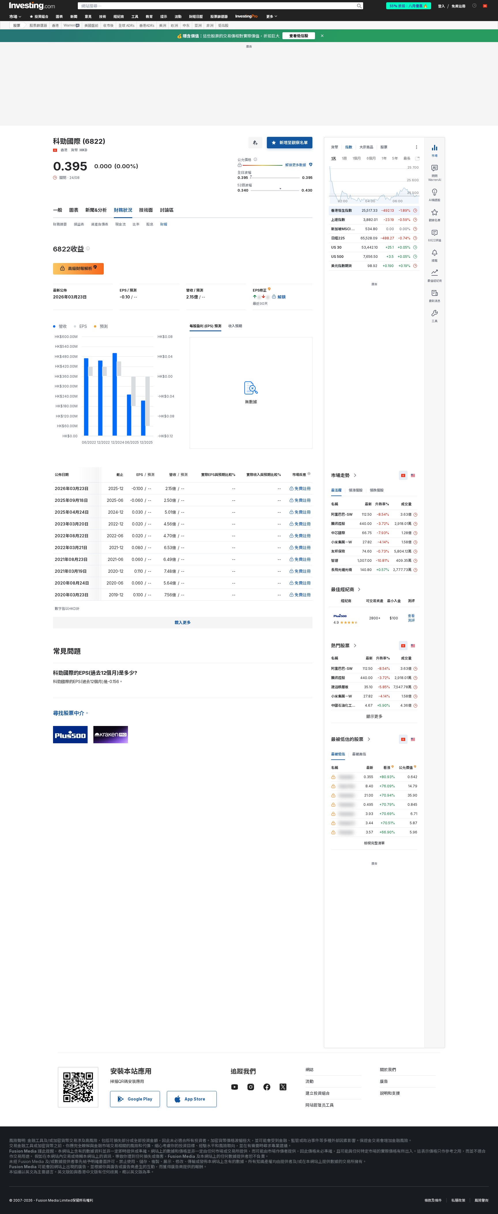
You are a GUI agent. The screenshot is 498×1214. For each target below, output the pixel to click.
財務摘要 (60, 224)
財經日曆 (196, 16)
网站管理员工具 (319, 1105)
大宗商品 (366, 147)
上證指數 (338, 220)
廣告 (384, 1081)
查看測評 (411, 618)
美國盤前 (91, 25)
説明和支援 (390, 1093)
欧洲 (174, 25)
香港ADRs (146, 25)
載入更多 (183, 622)
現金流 (120, 224)
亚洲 (198, 25)
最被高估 (359, 754)
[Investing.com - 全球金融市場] (32, 6)
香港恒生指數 (341, 210)
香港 (55, 25)
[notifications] (474, 5)
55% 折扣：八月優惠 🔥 (409, 5)
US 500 (337, 256)
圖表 (73, 210)
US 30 (336, 247)
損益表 (79, 224)
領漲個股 (356, 490)
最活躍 (336, 490)
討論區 (167, 210)
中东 (186, 25)
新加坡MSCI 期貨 (344, 229)
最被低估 (338, 754)
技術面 (146, 210)
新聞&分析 (96, 210)
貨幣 (334, 147)
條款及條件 (433, 1200)
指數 (348, 147)
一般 (57, 210)
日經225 (338, 238)
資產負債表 (99, 224)
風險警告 (481, 1200)
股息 (149, 224)
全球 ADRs (126, 25)
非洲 (209, 25)
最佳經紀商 (342, 589)
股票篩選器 (219, 16)
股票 (16, 25)
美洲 (162, 25)
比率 (136, 224)
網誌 (309, 1069)
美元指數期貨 (341, 266)
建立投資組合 (317, 1093)
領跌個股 (377, 490)
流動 (309, 1081)
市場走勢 (340, 475)
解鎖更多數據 (295, 165)
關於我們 (388, 1069)
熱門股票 (340, 645)
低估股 (223, 25)
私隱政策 (458, 1200)
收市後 (108, 25)
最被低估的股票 (347, 739)
